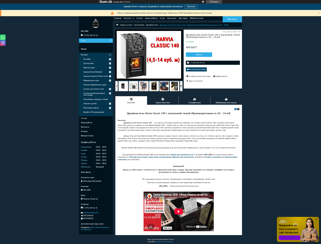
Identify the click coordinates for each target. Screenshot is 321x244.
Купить (199, 54)
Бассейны (87, 59)
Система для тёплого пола (93, 89)
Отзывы (84, 131)
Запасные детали (90, 103)
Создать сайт (117, 2)
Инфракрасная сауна (91, 80)
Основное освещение (213, 157)
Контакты (171, 18)
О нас (162, 18)
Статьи (139, 18)
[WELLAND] (96, 23)
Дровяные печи (152, 25)
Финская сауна (89, 68)
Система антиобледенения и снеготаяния (94, 94)
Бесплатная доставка (197, 69)
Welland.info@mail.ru (91, 213)
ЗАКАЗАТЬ (191, 6)
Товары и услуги (126, 25)
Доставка (183, 18)
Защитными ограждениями (159, 157)
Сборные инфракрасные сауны (94, 85)
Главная (117, 18)
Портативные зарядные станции (95, 99)
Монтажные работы (91, 108)
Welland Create (196, 18)
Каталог (127, 18)
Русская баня (139, 25)
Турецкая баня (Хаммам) (92, 72)
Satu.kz (171, 239)
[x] (238, 110)
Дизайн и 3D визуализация (93, 112)
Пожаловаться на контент (164, 241)
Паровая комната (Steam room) (95, 76)
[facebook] (235, 110)
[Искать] (110, 40)
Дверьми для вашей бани (183, 157)
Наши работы (151, 18)
